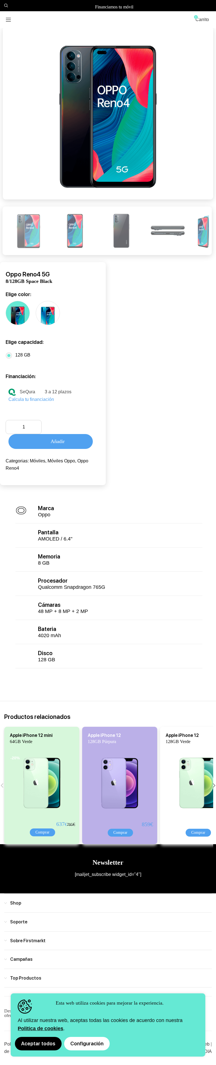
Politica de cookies (40, 1028)
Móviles (37, 460)
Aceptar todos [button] (38, 1043)
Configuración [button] (87, 1043)
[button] (42, 832)
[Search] (5, 5)
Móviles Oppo (61, 460)
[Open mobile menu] (8, 19)
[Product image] (37, 782)
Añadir (58, 441)
